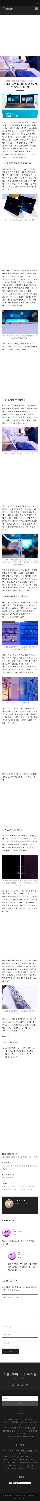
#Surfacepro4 (8, 1186)
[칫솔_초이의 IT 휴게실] (7, 9)
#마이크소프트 (22, 1186)
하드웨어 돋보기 (27, 81)
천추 (13, 1229)
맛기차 (6, 1459)
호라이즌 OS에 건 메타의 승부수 (20, 1419)
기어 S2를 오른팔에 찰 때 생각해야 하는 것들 (19, 1157)
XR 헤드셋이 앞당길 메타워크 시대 (20, 1436)
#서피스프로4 (11, 1189)
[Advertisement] (20, 35)
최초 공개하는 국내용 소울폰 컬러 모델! (22, 1468)
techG (7, 1042)
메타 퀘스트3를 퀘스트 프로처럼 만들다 (20, 1428)
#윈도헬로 (21, 1189)
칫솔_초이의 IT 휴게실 (20, 1374)
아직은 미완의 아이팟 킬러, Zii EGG (23, 1457)
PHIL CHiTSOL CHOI (23, 1204)
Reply (14, 1234)
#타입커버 (30, 1189)
